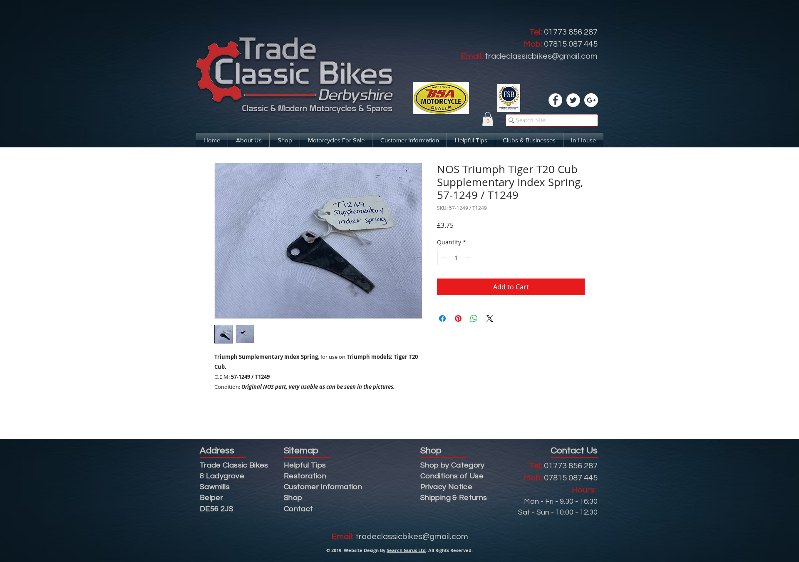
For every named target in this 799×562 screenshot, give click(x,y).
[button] (488, 119)
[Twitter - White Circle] (573, 100)
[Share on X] (490, 318)
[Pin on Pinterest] (458, 318)
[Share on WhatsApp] (474, 318)
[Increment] (469, 257)
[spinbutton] (456, 257)
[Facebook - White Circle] (555, 100)
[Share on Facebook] (442, 318)
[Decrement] (443, 257)
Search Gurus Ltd (406, 550)
